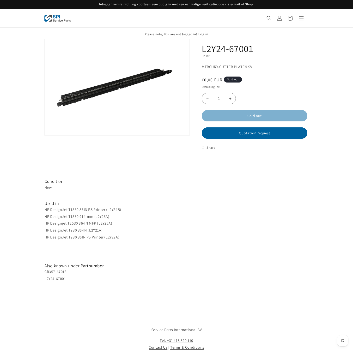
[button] (269, 18)
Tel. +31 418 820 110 (176, 340)
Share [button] (211, 147)
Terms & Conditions (187, 347)
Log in (203, 34)
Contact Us (158, 347)
